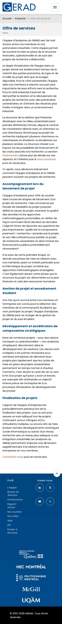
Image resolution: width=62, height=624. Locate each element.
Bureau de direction (13, 493)
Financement (10, 155)
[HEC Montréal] (31, 567)
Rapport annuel (12, 506)
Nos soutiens (14, 511)
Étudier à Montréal (12, 531)
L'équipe (12, 487)
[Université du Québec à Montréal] (31, 601)
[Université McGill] (31, 590)
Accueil (6, 18)
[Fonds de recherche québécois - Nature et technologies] (31, 555)
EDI (9, 525)
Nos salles (13, 516)
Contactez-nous (12, 457)
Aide (9, 520)
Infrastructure (15, 499)
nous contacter (46, 159)
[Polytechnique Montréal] (31, 578)
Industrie (20, 18)
